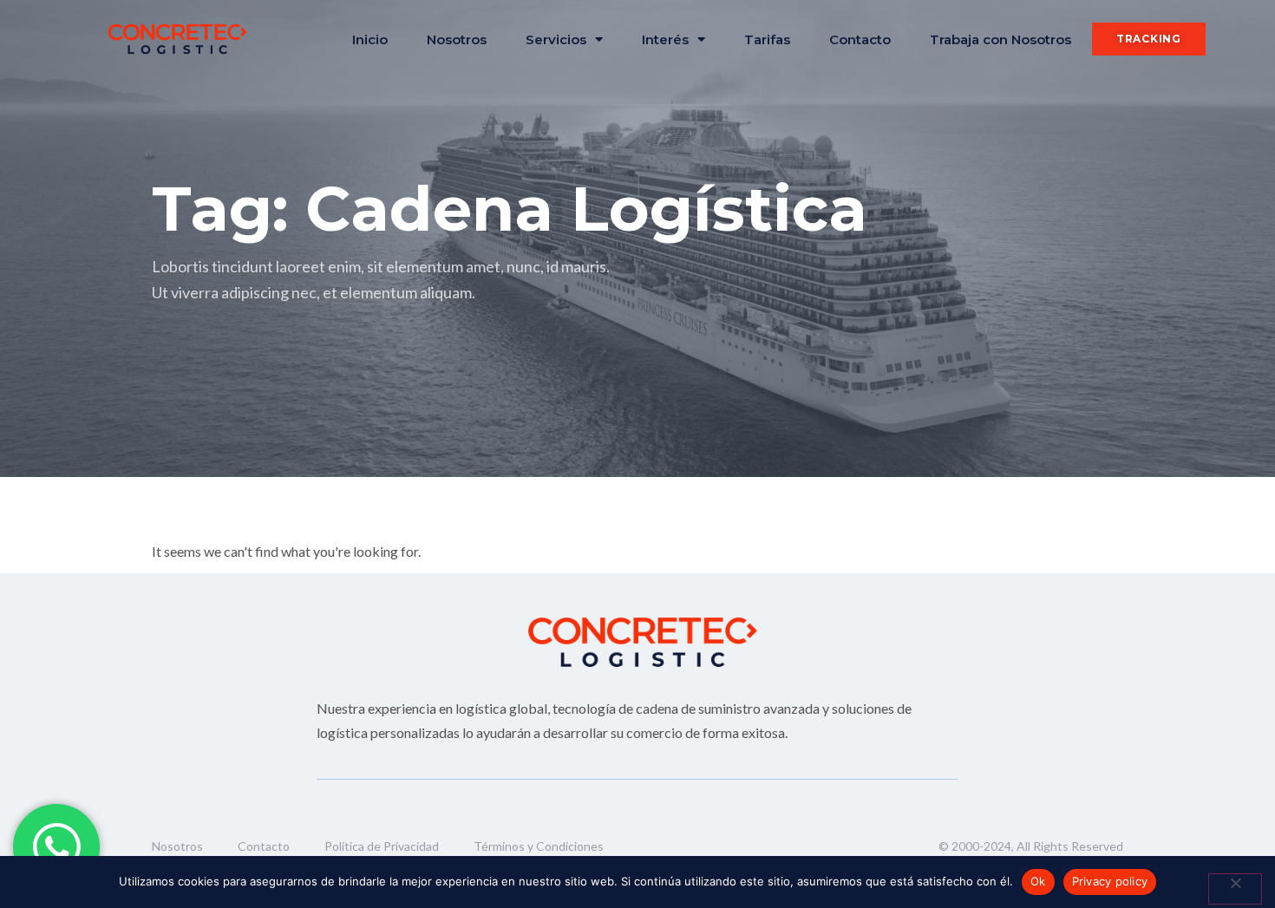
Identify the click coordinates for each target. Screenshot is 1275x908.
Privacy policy (1110, 881)
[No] (1235, 889)
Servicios (556, 39)
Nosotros (457, 39)
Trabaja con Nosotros (1000, 39)
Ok (1038, 881)
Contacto (860, 39)
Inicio (370, 39)
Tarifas (767, 39)
